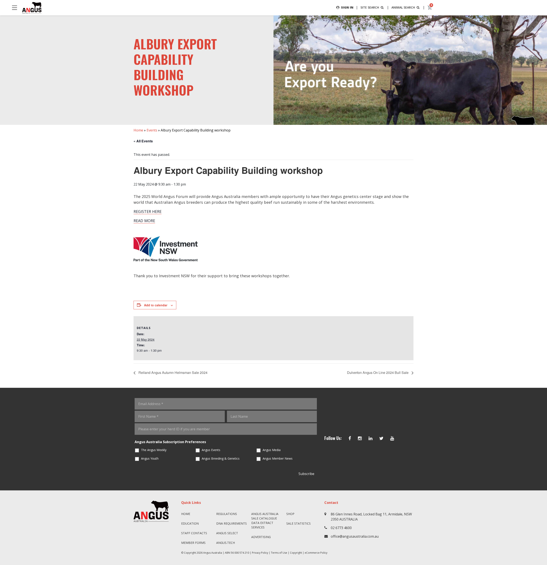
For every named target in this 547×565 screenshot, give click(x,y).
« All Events (143, 141)
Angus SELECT (227, 533)
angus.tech (225, 543)
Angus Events (211, 450)
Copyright (296, 553)
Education (190, 523)
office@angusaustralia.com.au (355, 536)
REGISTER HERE (148, 211)
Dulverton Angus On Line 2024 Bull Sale (378, 372)
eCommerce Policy (316, 553)
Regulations (226, 514)
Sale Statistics (298, 523)
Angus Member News (278, 458)
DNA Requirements (231, 523)
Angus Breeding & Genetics (221, 458)
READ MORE (144, 220)
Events (152, 130)
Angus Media (272, 450)
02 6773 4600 (341, 527)
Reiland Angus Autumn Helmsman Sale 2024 (172, 372)
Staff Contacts (194, 533)
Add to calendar (155, 305)
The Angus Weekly (153, 450)
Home (138, 130)
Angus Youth (150, 458)
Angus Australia (212, 553)
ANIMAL (403, 7)
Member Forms (193, 543)
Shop (290, 514)
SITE (369, 7)
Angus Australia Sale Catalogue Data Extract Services (264, 520)
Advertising (261, 537)
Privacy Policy (260, 553)
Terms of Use (279, 553)
